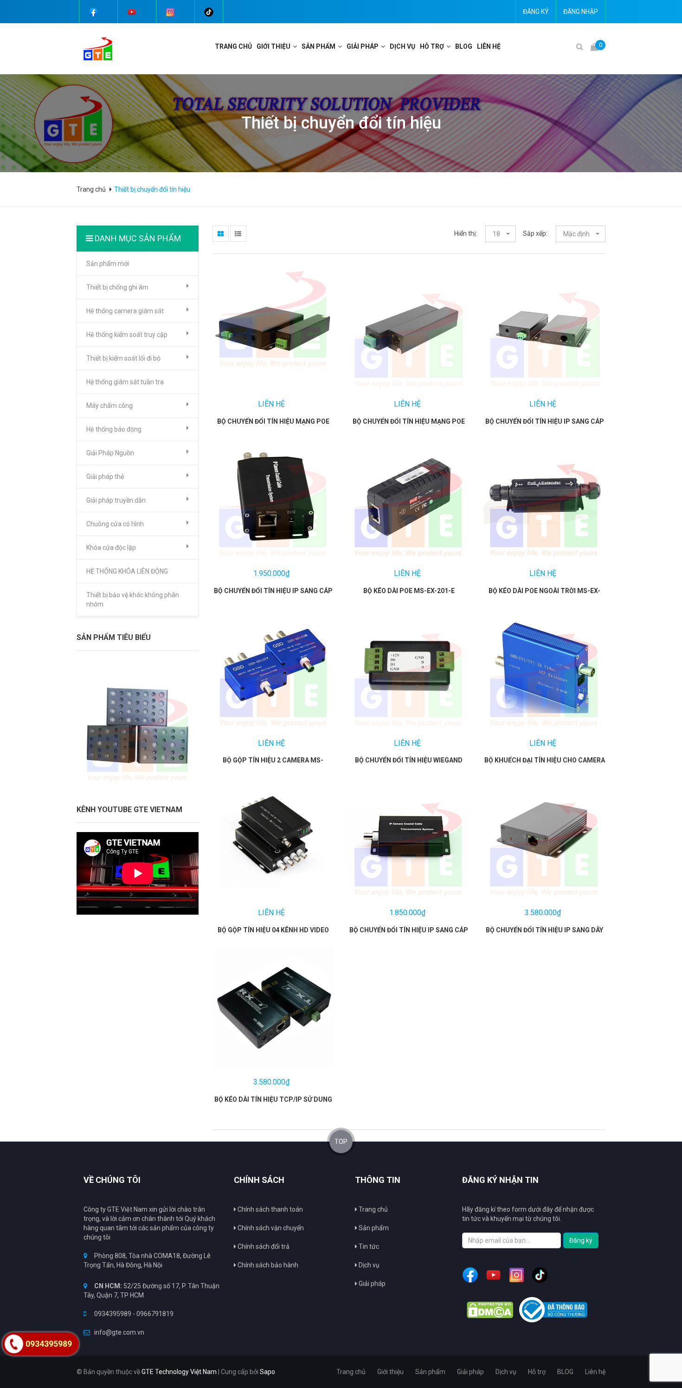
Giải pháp (363, 46)
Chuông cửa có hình (115, 524)
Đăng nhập (580, 11)
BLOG (463, 46)
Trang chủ (372, 1209)
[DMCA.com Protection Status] (490, 1310)
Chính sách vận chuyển (270, 1228)
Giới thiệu (273, 46)
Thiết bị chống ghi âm (117, 287)
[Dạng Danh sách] (238, 234)
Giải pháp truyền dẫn (116, 500)
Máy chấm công (109, 405)
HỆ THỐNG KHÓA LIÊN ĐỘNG (127, 571)
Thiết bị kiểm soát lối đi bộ (123, 358)
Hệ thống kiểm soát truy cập (126, 334)
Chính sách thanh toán (269, 1209)
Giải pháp (371, 1283)
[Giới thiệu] (296, 46)
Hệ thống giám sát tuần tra (125, 382)
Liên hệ (489, 46)
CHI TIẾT (296, 327)
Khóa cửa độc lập (111, 547)
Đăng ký (536, 11)
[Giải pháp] (384, 46)
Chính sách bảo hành (267, 1265)
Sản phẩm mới (107, 263)
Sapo (267, 1371)
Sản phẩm (318, 46)
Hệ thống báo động (114, 429)
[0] (594, 46)
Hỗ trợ (432, 46)
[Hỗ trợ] (449, 46)
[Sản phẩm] (341, 46)
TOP (341, 1141)
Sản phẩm (373, 1228)
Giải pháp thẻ (105, 476)
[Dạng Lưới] (220, 234)
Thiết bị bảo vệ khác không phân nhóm (132, 599)
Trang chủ (233, 46)
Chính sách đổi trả (263, 1246)
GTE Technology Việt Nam (179, 1371)
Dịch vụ (368, 1265)
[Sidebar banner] (138, 728)
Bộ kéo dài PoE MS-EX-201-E (409, 590)
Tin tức (368, 1246)
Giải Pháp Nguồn (110, 453)
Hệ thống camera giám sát (125, 311)
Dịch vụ (402, 46)
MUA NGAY (254, 327)
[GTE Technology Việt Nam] (94, 48)
